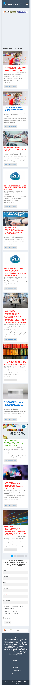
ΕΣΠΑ (21, 641)
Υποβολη (7, 622)
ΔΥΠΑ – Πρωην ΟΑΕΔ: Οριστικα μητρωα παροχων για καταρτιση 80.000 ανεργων (14, 443)
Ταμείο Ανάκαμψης (13, 651)
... (20, 556)
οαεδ (19, 653)
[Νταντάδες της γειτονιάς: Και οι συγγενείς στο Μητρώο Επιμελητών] (15, 58)
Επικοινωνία (15, 673)
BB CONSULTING (22, 681)
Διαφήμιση (15, 667)
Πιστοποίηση (6, 651)
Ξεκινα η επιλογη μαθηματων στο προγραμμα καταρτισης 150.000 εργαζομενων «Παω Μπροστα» (14, 231)
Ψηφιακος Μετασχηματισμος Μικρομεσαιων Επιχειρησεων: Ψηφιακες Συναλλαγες (14, 485)
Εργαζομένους (15, 611)
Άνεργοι (6, 154)
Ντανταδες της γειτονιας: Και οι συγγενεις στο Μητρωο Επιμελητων (15, 69)
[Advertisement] (15, 29)
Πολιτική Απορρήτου (15, 670)
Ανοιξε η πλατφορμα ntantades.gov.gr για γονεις (13, 109)
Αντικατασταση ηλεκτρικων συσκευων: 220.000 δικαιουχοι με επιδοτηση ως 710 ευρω (13, 403)
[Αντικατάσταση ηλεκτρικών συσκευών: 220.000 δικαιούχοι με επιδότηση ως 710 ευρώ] (15, 391)
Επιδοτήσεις (11, 74)
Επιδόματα (10, 367)
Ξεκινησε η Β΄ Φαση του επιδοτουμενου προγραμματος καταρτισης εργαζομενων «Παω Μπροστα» (15, 272)
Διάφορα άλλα (16, 614)
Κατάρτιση (16, 154)
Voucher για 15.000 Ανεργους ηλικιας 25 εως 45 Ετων (15, 149)
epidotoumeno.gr (15, 664)
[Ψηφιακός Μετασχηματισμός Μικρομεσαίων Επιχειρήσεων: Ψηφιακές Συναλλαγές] (15, 472)
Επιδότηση (8, 648)
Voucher (12, 639)
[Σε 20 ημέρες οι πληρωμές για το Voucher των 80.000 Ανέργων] (15, 176)
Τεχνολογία (18, 326)
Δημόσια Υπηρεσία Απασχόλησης (12, 641)
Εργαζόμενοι (24, 648)
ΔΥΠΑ (25, 639)
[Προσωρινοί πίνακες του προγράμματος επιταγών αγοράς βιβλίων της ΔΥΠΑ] (15, 351)
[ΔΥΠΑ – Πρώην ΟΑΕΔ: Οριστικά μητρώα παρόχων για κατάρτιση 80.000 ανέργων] (15, 431)
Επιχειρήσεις (12, 326)
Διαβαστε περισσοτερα (11, 86)
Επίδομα (23, 644)
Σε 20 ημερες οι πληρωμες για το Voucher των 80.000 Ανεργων (15, 187)
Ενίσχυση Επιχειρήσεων (11, 644)
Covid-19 (7, 639)
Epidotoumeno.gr (10, 72)
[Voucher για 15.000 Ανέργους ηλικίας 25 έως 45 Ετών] (15, 138)
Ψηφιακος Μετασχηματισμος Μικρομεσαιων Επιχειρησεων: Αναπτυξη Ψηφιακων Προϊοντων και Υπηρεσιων (15, 531)
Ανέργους (7, 611)
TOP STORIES (23, 72)
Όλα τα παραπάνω (7, 617)
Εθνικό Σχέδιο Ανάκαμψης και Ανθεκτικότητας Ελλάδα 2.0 (16, 642)
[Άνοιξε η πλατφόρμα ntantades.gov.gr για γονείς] (15, 98)
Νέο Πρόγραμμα (20, 650)
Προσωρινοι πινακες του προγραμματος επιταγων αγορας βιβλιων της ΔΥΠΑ (15, 362)
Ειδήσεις (6, 74)
